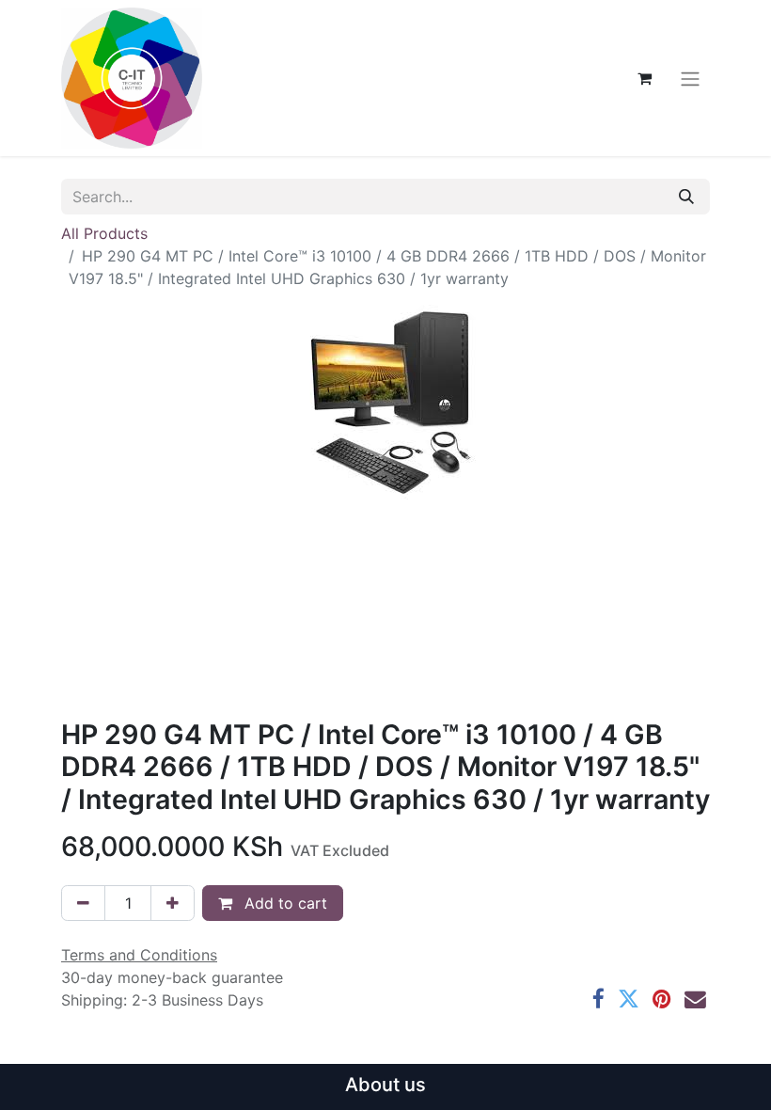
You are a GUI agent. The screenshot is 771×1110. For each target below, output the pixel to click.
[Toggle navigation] (690, 78)
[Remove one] (83, 903)
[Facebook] (598, 999)
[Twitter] (628, 999)
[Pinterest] (662, 999)
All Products (104, 233)
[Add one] (172, 903)
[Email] (695, 999)
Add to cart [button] (283, 903)
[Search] (686, 196)
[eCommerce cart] (644, 78)
